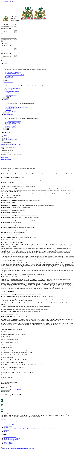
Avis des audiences (8, 444)
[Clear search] (15, 31)
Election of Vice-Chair (6, 159)
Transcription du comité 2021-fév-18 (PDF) (11, 144)
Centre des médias (8, 442)
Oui (19, 389)
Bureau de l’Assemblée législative (11, 424)
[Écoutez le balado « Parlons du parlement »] (1, 407)
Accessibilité (6, 430)
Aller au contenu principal (7, 1)
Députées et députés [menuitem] (8, 65)
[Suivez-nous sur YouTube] (2, 411)
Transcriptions (7, 140)
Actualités (6, 431)
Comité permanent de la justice (11, 139)
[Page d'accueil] (23, 23)
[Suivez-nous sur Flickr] (1, 408)
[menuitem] (13, 72)
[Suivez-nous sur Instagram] (1, 398)
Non (22, 389)
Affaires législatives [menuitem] (8, 82)
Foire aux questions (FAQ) (10, 441)
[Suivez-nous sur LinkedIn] (2, 405)
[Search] (2, 33)
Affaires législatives (8, 136)
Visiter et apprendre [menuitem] (8, 114)
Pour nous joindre (8, 426)
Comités (5, 138)
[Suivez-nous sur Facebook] (2, 401)
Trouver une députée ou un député (11, 439)
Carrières (6, 427)
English (5, 43)
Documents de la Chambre (10, 437)
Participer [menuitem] (6, 99)
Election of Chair (4, 157)
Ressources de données (9, 443)
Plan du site (3, 419)
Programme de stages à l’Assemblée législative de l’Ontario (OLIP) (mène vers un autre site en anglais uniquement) (30, 428)
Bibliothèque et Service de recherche (12, 438)
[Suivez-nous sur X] (1, 402)
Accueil (5, 135)
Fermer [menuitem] (5, 80)
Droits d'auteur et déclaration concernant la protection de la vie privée (18, 448)
